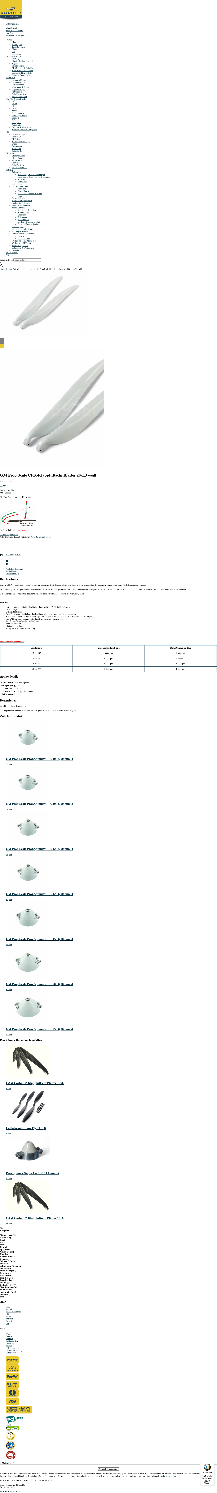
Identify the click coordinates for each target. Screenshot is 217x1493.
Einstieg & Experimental (22, 61)
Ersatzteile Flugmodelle (22, 73)
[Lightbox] (52, 346)
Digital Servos (18, 158)
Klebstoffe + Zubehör (21, 205)
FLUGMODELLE (13, 56)
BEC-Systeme (17, 139)
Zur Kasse (10, 33)
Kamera (21, 236)
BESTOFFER (12, 253)
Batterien (15, 118)
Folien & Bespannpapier (22, 201)
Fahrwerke (22, 189)
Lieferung (10, 1343)
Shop (8, 269)
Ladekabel (22, 215)
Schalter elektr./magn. (21, 141)
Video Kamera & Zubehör (23, 234)
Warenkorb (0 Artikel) (15, 35)
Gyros (14, 144)
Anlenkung (16, 172)
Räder (20, 196)
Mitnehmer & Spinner (21, 87)
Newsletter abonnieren (108, 1469)
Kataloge (15, 250)
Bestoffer (10, 1321)
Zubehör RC (17, 151)
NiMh (14, 111)
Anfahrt (9, 1346)
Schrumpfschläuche (20, 231)
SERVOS (10, 153)
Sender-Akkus (18, 113)
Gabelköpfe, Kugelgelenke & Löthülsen (34, 177)
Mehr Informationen (169, 1476)
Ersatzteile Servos (19, 167)
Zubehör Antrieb (19, 94)
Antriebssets (17, 92)
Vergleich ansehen (10, 1492)
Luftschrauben (18, 85)
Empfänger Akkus (19, 115)
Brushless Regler (19, 82)
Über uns (15, 42)
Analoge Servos (18, 156)
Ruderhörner (23, 179)
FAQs (14, 49)
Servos (9, 1316)
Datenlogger (17, 146)
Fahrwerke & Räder (20, 186)
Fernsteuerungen (19, 134)
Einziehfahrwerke (25, 191)
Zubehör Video (24, 238)
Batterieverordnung (14, 1350)
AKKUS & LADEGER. (16, 99)
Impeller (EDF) (18, 89)
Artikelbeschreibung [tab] (14, 569)
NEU (8, 255)
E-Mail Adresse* (7, 1463)
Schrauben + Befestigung (22, 229)
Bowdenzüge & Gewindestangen (31, 175)
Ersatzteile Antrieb (19, 96)
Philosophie (17, 44)
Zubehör (9, 170)
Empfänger (16, 137)
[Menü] (212, 1464)
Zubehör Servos (18, 165)
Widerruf (9, 1339)
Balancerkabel (23, 219)
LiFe (14, 106)
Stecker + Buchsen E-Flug (29, 222)
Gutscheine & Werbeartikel (23, 248)
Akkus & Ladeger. (13, 1312)
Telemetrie (16, 149)
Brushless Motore (19, 80)
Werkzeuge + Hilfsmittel (22, 243)
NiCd (14, 108)
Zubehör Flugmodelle (21, 75)
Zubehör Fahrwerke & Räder (30, 193)
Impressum (10, 1336)
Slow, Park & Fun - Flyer (22, 70)
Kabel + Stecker (18, 208)
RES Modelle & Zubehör (22, 68)
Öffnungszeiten (12, 24)
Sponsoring (16, 54)
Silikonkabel (23, 217)
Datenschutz (11, 1353)
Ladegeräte (16, 122)
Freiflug (15, 59)
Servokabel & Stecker (27, 210)
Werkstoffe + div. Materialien (24, 241)
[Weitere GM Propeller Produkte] (18, 526)
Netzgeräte (16, 125)
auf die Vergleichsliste (13, 555)
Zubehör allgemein (20, 245)
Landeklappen (17, 227)
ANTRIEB (10, 78)
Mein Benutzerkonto (14, 31)
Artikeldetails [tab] (11, 571)
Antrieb (16, 269)
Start (2, 269)
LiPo (14, 101)
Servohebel (16, 163)
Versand (8, 493)
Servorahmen (17, 160)
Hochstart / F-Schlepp (21, 203)
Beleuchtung (17, 184)
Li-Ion (14, 104)
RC (7, 132)
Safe (14, 120)
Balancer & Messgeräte (21, 127)
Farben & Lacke (18, 198)
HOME (9, 40)
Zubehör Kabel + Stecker (28, 224)
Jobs (13, 52)
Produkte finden (6, 260)
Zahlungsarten (12, 1341)
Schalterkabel (23, 212)
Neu (7, 1323)
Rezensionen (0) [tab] (12, 574)
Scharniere (22, 182)
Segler (14, 63)
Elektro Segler (18, 66)
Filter (2, 1228)
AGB (8, 1334)
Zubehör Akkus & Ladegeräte (24, 130)
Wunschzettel (11, 28)
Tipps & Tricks (18, 47)
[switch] (207, 1482)
